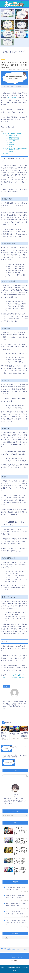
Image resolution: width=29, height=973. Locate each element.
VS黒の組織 (12, 140)
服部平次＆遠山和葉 (14, 139)
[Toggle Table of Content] (2, 132)
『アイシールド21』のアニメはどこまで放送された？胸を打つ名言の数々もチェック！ (16, 922)
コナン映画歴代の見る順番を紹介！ (14, 133)
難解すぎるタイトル (14, 151)
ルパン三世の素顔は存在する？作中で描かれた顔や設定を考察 (16, 904)
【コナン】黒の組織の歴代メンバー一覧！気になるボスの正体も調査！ (16, 913)
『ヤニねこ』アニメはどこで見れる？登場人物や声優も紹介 (16, 888)
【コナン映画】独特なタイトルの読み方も (16, 148)
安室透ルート (12, 144)
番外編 (10, 146)
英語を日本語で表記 (14, 149)
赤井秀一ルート (13, 142)
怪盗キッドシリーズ (14, 137)
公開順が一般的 (13, 135)
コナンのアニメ (12, 97)
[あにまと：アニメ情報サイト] (14, 6)
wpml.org (16, 967)
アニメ (3, 59)
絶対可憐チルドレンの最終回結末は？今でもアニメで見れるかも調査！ (16, 896)
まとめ (6, 153)
